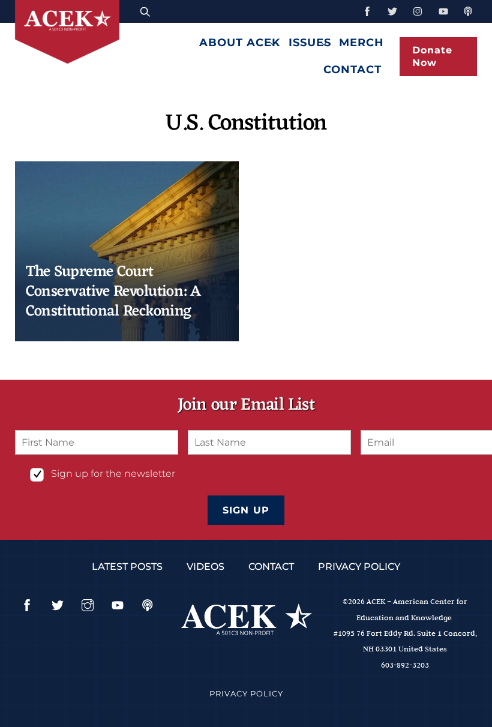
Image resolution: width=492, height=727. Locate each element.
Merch (361, 42)
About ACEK (239, 42)
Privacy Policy (359, 566)
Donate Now (432, 56)
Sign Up (246, 510)
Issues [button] (310, 42)
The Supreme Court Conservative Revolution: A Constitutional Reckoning (113, 292)
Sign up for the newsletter (113, 473)
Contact (352, 69)
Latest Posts (127, 566)
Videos (205, 566)
